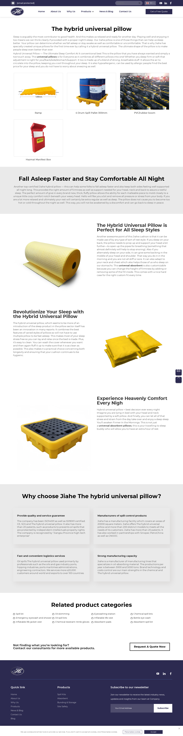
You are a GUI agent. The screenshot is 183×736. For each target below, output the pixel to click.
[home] (17, 674)
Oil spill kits (61, 618)
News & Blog (106, 11)
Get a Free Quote (159, 12)
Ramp (38, 113)
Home (41, 11)
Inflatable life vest (103, 618)
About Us (56, 11)
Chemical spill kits (143, 614)
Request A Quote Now (150, 646)
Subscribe (163, 708)
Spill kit (20, 614)
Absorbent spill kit (143, 622)
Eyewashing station (104, 614)
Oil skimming (62, 614)
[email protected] (25, 3)
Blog (13, 719)
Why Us (71, 11)
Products (15, 707)
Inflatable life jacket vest (29, 622)
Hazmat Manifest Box (38, 159)
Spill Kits (61, 694)
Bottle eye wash (142, 618)
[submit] (140, 3)
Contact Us (125, 11)
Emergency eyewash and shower (34, 618)
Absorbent (62, 698)
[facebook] (170, 4)
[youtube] (161, 4)
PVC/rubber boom (144, 113)
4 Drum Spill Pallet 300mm (91, 113)
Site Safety (62, 707)
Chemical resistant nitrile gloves (72, 622)
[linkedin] (166, 4)
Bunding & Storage (66, 703)
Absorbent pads (102, 622)
